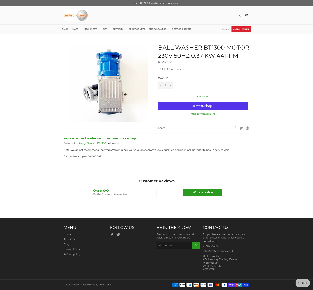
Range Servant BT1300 (92, 143)
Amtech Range (78, 284)
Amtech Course (241, 29)
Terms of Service (73, 249)
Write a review (203, 192)
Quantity (163, 78)
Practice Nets (137, 29)
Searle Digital (104, 284)
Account (225, 29)
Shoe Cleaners (158, 29)
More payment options (203, 113)
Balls (65, 29)
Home (67, 234)
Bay (105, 29)
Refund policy (72, 254)
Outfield (117, 29)
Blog (66, 244)
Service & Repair (181, 29)
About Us (69, 239)
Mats (75, 29)
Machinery (90, 29)
